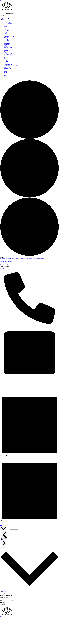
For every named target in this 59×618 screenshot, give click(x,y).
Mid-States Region (8, 258)
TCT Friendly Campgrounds (8, 35)
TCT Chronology (6, 40)
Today (1, 525)
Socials (5, 58)
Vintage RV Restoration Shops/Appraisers (9, 52)
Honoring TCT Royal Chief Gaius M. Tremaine (12, 65)
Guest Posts (5, 73)
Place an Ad (5, 26)
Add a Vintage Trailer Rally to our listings (6, 259)
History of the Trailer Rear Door (8, 53)
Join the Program (6, 37)
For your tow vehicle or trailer (10, 23)
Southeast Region (15, 258)
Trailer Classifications (7, 43)
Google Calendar (4, 589)
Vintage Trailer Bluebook (7, 45)
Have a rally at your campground (8, 38)
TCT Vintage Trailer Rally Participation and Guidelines (7, 261)
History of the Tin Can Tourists (8, 64)
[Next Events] (2, 523)
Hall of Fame (5, 63)
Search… (1, 600)
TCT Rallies (2, 258)
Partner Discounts (6, 41)
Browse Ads (5, 25)
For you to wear (8, 22)
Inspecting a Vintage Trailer (7, 48)
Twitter (6, 60)
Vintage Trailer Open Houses (8, 32)
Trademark (5, 71)
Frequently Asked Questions (8, 68)
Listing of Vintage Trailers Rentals (8, 55)
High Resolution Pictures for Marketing (9, 70)
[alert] (29, 423)
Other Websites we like (7, 56)
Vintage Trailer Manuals (7, 49)
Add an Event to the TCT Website (8, 30)
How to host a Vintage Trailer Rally (5, 262)
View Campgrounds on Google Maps (9, 36)
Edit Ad (5, 27)
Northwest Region (36, 258)
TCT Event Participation (7, 31)
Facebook (7, 59)
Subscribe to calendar (3, 547)
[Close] (0, 79)
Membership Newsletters (7, 39)
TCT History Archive (8, 66)
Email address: (2, 597)
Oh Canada (42, 258)
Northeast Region (22, 258)
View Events (5, 29)
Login (4, 74)
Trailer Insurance (6, 50)
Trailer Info (3, 42)
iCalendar (3, 590)
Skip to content (2, 0)
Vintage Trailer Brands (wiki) (8, 47)
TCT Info (3, 57)
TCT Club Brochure (6, 69)
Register (5, 76)
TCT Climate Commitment (7, 67)
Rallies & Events (4, 28)
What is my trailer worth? (7, 44)
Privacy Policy (6, 72)
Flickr (6, 62)
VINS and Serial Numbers (7, 46)
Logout (5, 75)
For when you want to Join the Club (9, 20)
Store (2, 19)
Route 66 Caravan (8, 24)
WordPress (7, 617)
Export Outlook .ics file (5, 593)
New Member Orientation (7, 34)
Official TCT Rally (6, 33)
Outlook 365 (4, 591)
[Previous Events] (2, 522)
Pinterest (7, 61)
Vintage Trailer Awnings (7, 51)
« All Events (2, 268)
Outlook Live (4, 592)
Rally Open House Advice (4, 264)
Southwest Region (29, 258)
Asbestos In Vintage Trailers (7, 54)
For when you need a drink (9, 21)
